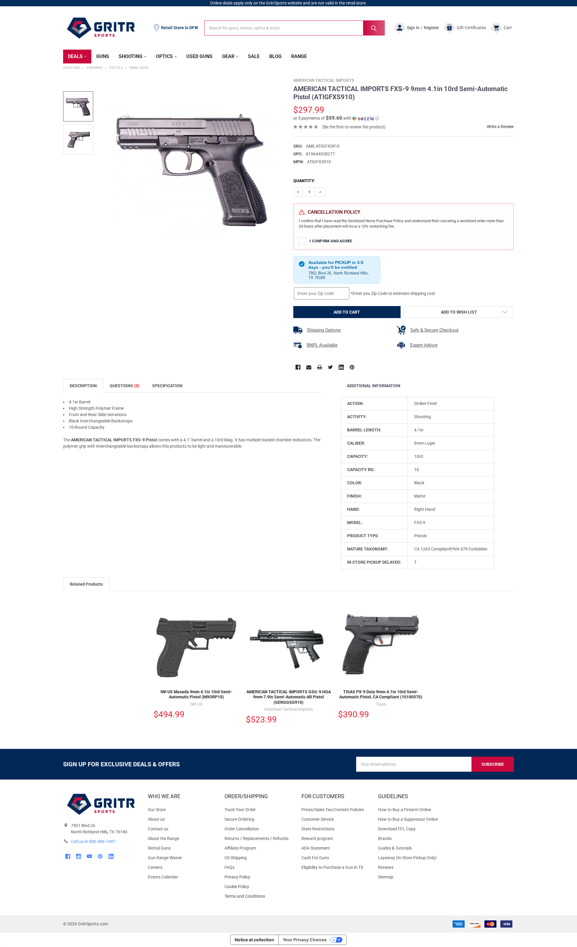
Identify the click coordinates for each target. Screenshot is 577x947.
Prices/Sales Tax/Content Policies (332, 809)
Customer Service (317, 819)
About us (156, 819)
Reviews (385, 867)
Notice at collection (254, 939)
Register (431, 27)
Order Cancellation (241, 828)
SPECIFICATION (167, 385)
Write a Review (500, 126)
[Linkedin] (341, 367)
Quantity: (304, 180)
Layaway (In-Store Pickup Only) (407, 857)
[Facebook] (298, 367)
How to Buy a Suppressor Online (408, 819)
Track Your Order (240, 809)
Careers (155, 867)
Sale (254, 56)
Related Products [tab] (86, 584)
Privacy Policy (258, 877)
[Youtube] (89, 856)
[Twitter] (330, 367)
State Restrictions (317, 828)
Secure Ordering (239, 819)
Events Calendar (163, 877)
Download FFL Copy (397, 828)
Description (83, 385)
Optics (164, 56)
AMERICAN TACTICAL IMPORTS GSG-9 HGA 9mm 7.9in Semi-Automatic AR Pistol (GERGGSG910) (288, 697)
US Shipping (235, 857)
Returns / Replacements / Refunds (256, 838)
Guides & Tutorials (395, 848)
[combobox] (294, 27)
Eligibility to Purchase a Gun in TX (332, 867)
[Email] (308, 367)
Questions (124, 385)
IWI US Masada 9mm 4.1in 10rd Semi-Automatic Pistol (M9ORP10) (196, 694)
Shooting (130, 56)
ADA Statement (315, 848)
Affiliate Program (240, 848)
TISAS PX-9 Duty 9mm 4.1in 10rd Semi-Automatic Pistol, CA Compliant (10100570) (380, 694)
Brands (385, 838)
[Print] (319, 367)
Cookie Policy (258, 887)
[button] (336, 118)
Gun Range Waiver (165, 857)
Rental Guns (159, 848)
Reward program (317, 838)
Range (299, 56)
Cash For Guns (315, 857)
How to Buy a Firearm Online (404, 809)
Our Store (157, 809)
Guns (102, 56)
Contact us (158, 828)
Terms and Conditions (258, 896)
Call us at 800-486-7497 (93, 841)
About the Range (163, 838)
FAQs (229, 867)
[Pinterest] (352, 367)
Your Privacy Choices (305, 939)
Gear (228, 56)
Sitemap (385, 877)
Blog (275, 56)
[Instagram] (78, 856)
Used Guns (199, 56)
